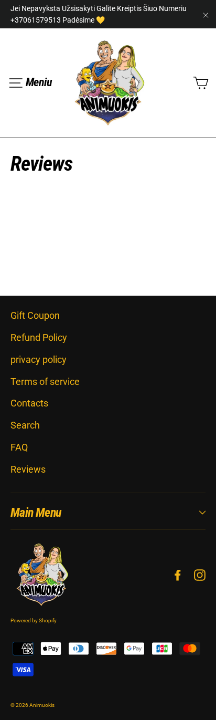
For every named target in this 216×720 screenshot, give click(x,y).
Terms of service (45, 381)
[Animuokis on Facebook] (177, 574)
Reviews (28, 469)
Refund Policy (38, 337)
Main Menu (35, 512)
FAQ (19, 447)
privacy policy (38, 359)
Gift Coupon (35, 315)
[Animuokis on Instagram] (200, 574)
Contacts (29, 403)
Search (25, 425)
